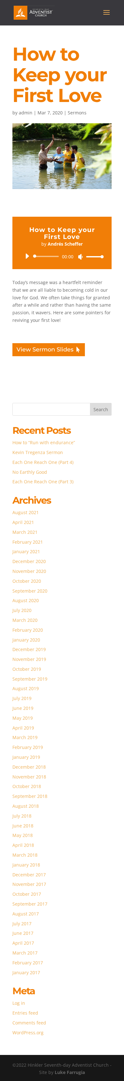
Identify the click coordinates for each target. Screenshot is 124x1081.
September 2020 (29, 591)
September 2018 (29, 796)
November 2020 (29, 571)
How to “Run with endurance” (43, 442)
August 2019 (25, 688)
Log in (18, 1003)
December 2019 (29, 649)
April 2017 (23, 943)
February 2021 (27, 542)
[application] (62, 256)
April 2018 (23, 845)
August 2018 (25, 806)
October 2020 (26, 581)
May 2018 (22, 835)
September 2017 (29, 904)
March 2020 (25, 620)
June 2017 (22, 933)
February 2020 (27, 630)
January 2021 (26, 551)
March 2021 (25, 532)
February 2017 (27, 963)
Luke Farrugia (70, 1072)
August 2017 (25, 914)
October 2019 (26, 669)
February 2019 (27, 747)
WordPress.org (28, 1033)
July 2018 (21, 816)
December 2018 (29, 767)
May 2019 (22, 718)
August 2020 (25, 600)
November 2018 (29, 777)
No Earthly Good (29, 472)
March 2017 (25, 953)
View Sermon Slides (45, 349)
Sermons (77, 113)
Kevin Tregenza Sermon (37, 452)
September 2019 (29, 679)
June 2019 (22, 708)
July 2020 (21, 610)
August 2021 (25, 512)
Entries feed (25, 1013)
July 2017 (21, 924)
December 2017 (29, 875)
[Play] (27, 256)
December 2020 (29, 561)
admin (25, 113)
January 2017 (26, 972)
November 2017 (29, 884)
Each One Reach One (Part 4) (42, 462)
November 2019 (29, 659)
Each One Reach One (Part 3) (42, 482)
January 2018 (26, 865)
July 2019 (21, 698)
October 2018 (26, 786)
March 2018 (25, 855)
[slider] (93, 257)
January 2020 (26, 640)
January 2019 (26, 757)
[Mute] (80, 257)
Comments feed (29, 1023)
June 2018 (22, 826)
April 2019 (23, 728)
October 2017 (26, 894)
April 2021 (23, 522)
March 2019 (25, 737)
